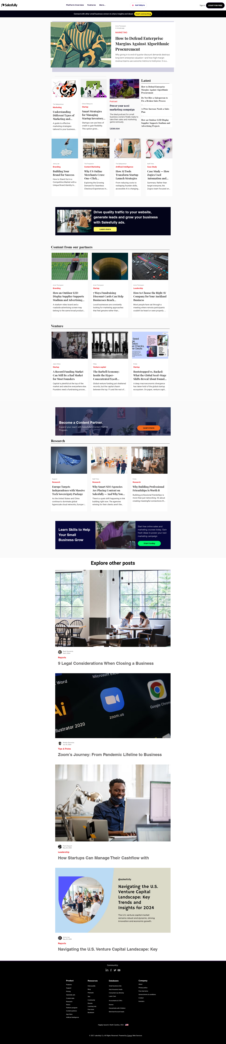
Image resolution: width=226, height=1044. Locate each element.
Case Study (152, 167)
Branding (57, 167)
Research (56, 482)
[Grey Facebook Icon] (111, 970)
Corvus (129, 1035)
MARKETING (121, 32)
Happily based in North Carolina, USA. (111, 1025)
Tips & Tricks (64, 749)
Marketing (57, 107)
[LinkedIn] (107, 970)
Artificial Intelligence (124, 167)
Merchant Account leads (116, 1012)
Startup (85, 107)
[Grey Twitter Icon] (115, 970)
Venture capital (99, 367)
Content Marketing (92, 167)
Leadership (138, 288)
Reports (62, 657)
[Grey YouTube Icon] (119, 970)
